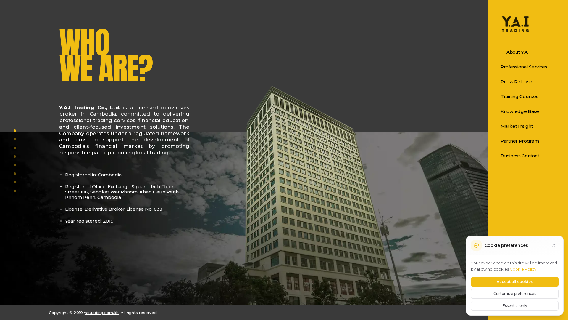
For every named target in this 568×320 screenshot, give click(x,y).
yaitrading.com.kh (101, 312)
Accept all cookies (515, 281)
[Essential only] (554, 245)
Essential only (515, 305)
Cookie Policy (523, 269)
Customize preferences (514, 293)
